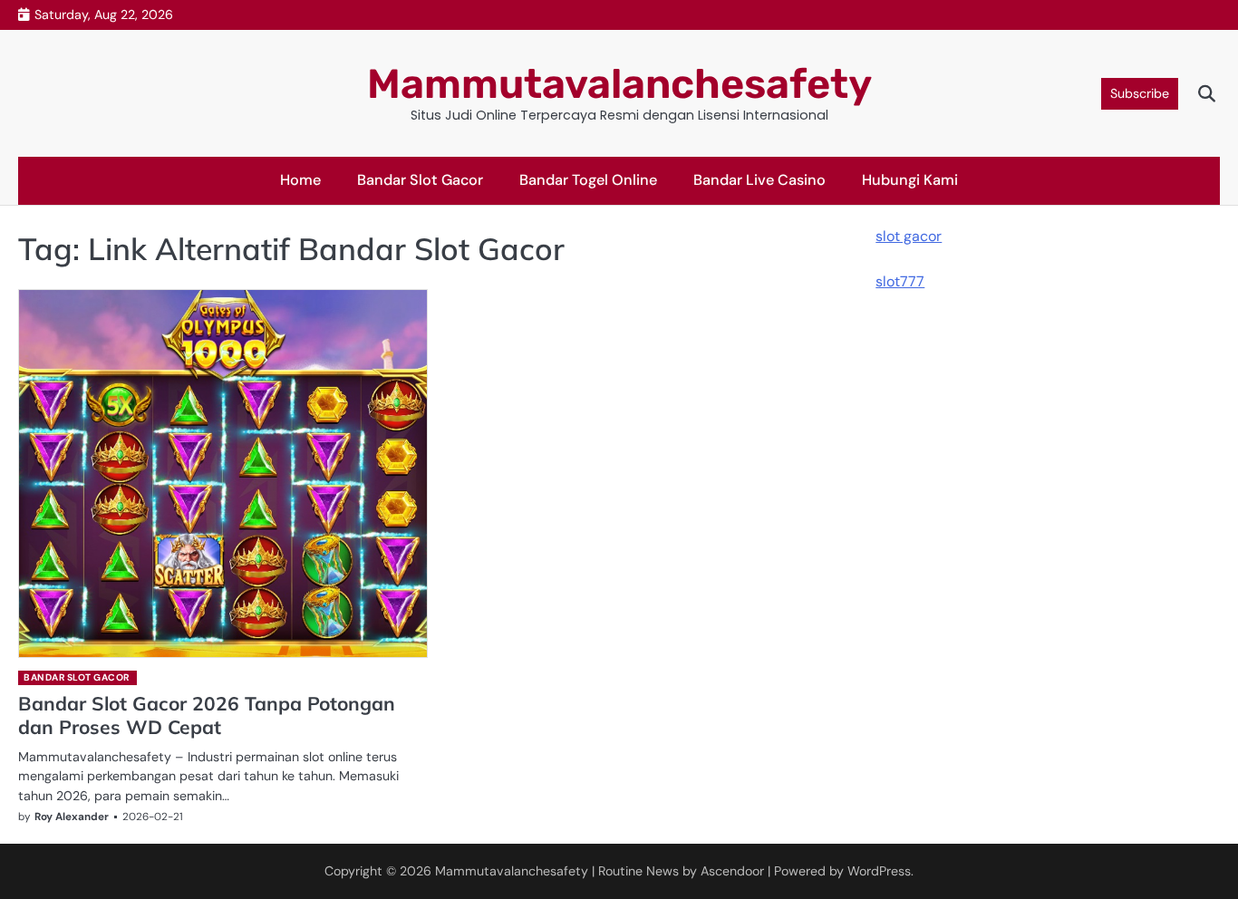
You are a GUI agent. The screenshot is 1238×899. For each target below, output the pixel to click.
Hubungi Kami (910, 179)
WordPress (879, 871)
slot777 (899, 280)
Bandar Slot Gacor (420, 179)
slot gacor (908, 236)
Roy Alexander (71, 816)
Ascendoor (732, 871)
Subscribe (1139, 93)
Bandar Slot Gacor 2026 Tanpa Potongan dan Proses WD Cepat (206, 714)
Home (300, 179)
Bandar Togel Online (588, 179)
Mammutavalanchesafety (619, 84)
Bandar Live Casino (759, 179)
